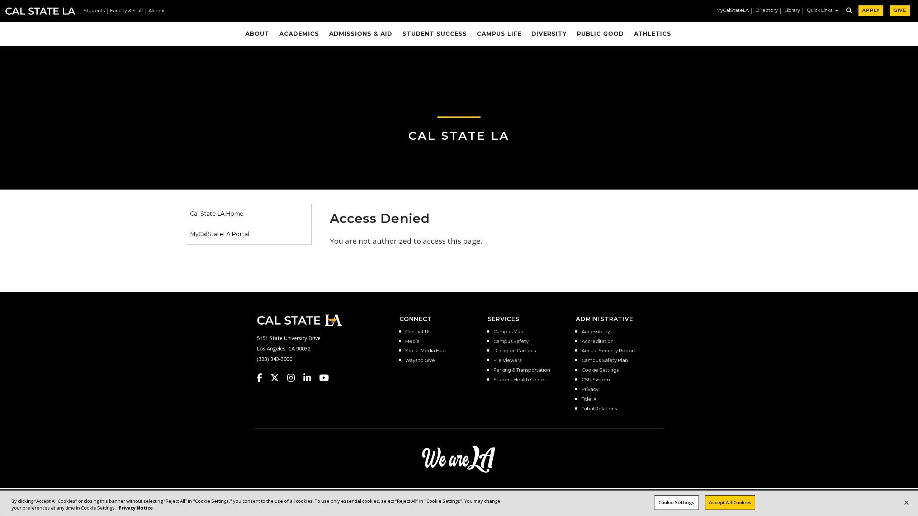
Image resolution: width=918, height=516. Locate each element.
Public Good (600, 33)
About (257, 33)
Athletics (652, 33)
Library (792, 10)
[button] (822, 11)
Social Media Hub (425, 350)
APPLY (871, 10)
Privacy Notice (136, 508)
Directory (767, 10)
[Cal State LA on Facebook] (263, 377)
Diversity (549, 33)
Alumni (156, 11)
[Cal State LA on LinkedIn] (310, 377)
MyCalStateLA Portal (220, 234)
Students (94, 11)
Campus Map (508, 331)
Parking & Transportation (521, 370)
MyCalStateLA (732, 10)
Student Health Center (519, 379)
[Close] (906, 502)
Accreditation (598, 341)
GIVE (900, 10)
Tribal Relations (599, 408)
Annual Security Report (608, 350)
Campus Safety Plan (605, 360)
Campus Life (499, 33)
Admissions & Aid (360, 33)
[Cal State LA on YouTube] (324, 377)
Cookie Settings (600, 370)
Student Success (434, 33)
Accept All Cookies (730, 502)
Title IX (589, 399)
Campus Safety (511, 341)
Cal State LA (40, 11)
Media (412, 341)
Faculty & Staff (126, 11)
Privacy (590, 389)
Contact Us (417, 331)
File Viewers (507, 360)
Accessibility (596, 331)
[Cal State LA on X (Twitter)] (278, 377)
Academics (299, 33)
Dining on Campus (514, 350)
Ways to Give (420, 360)
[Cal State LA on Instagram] (294, 377)
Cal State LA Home (216, 213)
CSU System (596, 379)
